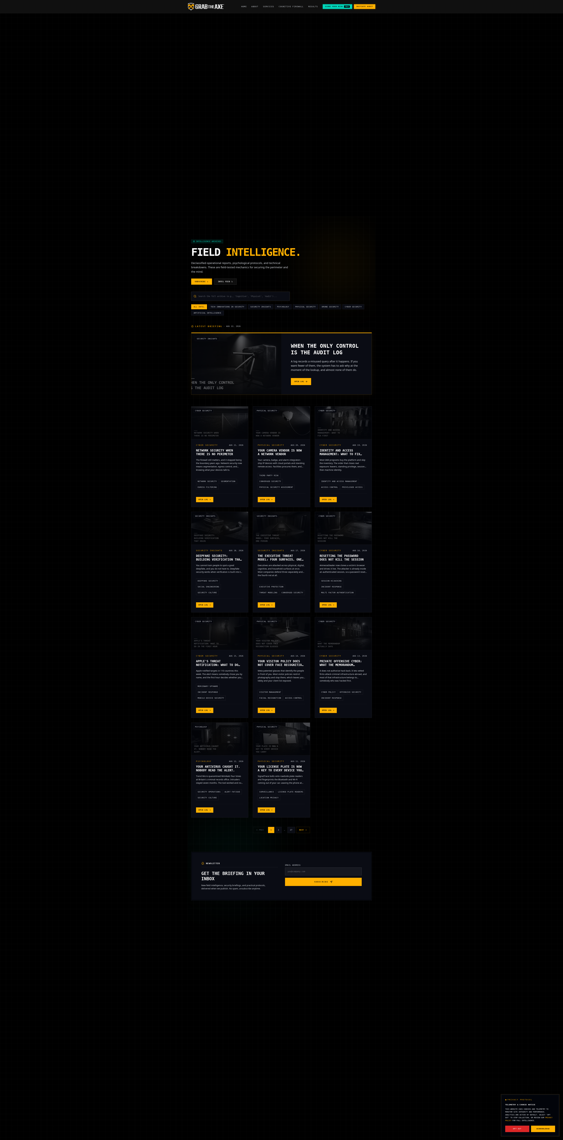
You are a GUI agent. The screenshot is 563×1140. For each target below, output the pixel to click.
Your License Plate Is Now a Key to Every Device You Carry (280, 770)
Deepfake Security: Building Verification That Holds (219, 559)
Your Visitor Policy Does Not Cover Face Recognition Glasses (280, 664)
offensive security (350, 692)
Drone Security (330, 307)
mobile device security (211, 698)
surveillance (266, 792)
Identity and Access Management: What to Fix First (340, 454)
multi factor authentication (337, 593)
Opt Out (517, 1129)
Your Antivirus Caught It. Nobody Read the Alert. (218, 768)
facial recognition (270, 698)
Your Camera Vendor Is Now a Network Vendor (280, 452)
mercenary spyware (208, 686)
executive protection (271, 587)
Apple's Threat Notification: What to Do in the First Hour (217, 664)
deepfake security (208, 581)
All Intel (199, 307)
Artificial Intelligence (207, 313)
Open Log (299, 382)
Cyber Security (353, 307)
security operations (209, 792)
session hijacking (331, 581)
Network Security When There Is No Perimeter (214, 452)
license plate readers (290, 792)
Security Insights (260, 307)
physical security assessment (276, 487)
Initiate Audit (364, 6)
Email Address (293, 865)
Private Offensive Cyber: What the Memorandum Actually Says (341, 664)
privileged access (352, 487)
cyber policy (328, 692)
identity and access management (339, 481)
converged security (270, 481)
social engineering (208, 587)
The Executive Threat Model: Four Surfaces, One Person (280, 559)
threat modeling (268, 593)
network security (207, 481)
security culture (207, 593)
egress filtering (207, 487)
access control (329, 487)
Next (301, 830)
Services (268, 7)
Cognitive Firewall (291, 7)
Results (313, 7)
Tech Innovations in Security (227, 307)
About (254, 7)
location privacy (269, 798)
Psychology (283, 307)
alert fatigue (232, 792)
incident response (331, 587)
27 (291, 830)
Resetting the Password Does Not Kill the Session (342, 557)
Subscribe (200, 282)
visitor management (270, 692)
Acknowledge (543, 1129)
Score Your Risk (337, 7)
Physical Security (305, 307)
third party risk (269, 475)
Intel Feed (224, 282)
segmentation (228, 481)
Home (244, 7)
